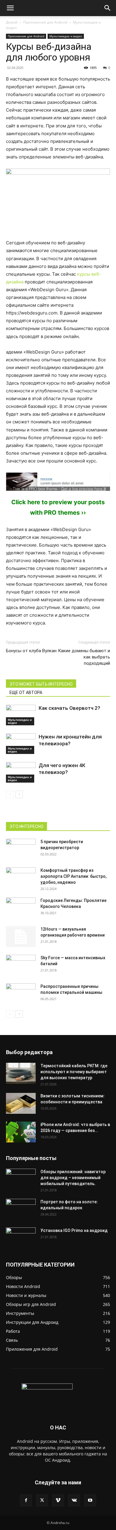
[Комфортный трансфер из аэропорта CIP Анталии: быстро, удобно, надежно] (21, 877)
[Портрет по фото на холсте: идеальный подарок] (21, 1209)
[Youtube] (90, 1500)
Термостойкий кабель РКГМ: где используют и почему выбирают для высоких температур (73, 1071)
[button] (10, 8)
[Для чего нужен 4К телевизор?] (21, 772)
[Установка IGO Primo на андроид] (21, 1236)
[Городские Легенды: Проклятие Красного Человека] (21, 907)
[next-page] (19, 794)
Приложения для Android (45, 22)
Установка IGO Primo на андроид (74, 1230)
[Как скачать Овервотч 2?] (21, 715)
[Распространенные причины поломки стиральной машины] (21, 993)
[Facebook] (26, 1500)
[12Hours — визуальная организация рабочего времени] (21, 936)
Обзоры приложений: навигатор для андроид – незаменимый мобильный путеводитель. (73, 1177)
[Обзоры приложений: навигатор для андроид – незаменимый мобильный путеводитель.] (21, 1176)
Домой (12, 22)
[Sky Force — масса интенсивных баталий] (21, 963)
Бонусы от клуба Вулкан (31, 650)
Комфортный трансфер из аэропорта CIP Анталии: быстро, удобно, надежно (73, 876)
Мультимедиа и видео (65, 36)
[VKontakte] (74, 1500)
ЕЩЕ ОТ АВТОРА (26, 692)
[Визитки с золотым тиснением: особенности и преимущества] (21, 1103)
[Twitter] (42, 1500)
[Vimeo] (58, 1500)
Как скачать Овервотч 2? (69, 708)
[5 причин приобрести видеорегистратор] (21, 849)
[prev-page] (9, 794)
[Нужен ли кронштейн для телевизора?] (21, 743)
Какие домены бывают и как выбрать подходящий (84, 657)
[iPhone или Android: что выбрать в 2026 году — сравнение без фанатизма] (21, 1132)
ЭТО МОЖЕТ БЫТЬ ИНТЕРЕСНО (41, 684)
